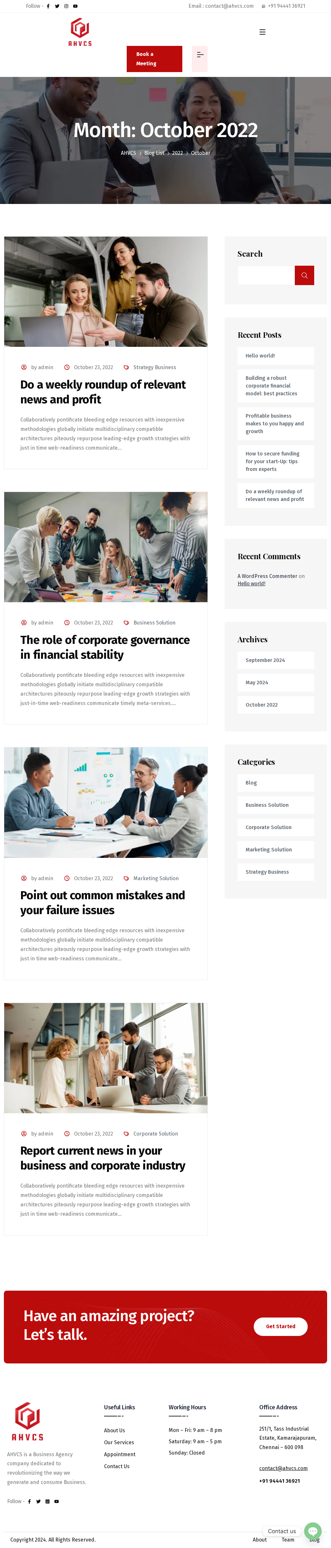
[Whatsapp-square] (47, 1501)
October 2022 (262, 705)
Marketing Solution (156, 878)
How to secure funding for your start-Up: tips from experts (273, 461)
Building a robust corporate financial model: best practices (271, 386)
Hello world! (260, 356)
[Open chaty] (313, 1531)
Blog (251, 783)
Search (250, 253)
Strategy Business (154, 367)
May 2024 (257, 682)
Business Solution (154, 623)
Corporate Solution (155, 1134)
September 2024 (265, 660)
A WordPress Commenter (267, 576)
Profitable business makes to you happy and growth (275, 423)
